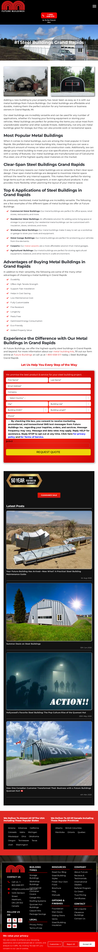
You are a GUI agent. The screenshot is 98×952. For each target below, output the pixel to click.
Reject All (71, 944)
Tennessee (23, 840)
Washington (22, 845)
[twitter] (15, 920)
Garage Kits (35, 897)
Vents (54, 919)
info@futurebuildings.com (24, 889)
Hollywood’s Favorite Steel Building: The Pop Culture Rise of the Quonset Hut (46, 712)
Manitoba (60, 832)
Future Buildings (23, 354)
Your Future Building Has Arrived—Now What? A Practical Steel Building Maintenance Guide (43, 572)
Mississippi (13, 836)
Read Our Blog (59, 872)
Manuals (56, 895)
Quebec (81, 832)
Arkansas (22, 828)
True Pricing (80, 895)
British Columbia (73, 828)
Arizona (11, 828)
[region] (49, 942)
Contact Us (79, 918)
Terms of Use (36, 928)
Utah (10, 845)
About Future (81, 872)
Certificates (79, 898)
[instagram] (20, 920)
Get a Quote (80, 909)
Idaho (22, 832)
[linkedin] (15, 926)
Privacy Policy (36, 924)
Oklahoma (34, 836)
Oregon (12, 840)
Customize (54, 944)
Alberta (58, 828)
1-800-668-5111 (54, 354)
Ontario (71, 832)
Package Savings (38, 914)
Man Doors (57, 912)
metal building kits (63, 351)
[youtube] (9, 926)
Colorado (12, 832)
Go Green (78, 891)
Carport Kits (35, 911)
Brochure (56, 888)
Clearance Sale (49, 495)
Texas (34, 840)
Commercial (35, 888)
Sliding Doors (58, 915)
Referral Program (82, 888)
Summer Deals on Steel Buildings (23, 644)
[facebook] (9, 920)
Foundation (57, 909)
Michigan (32, 832)
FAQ (54, 891)
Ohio (23, 836)
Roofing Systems (38, 901)
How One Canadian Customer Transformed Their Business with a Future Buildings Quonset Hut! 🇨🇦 (48, 789)
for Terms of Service (31, 437)
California (34, 828)
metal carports (32, 246)
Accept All (87, 944)
